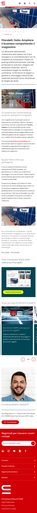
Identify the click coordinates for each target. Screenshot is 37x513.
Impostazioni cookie (9, 509)
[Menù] (34, 3)
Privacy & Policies (8, 505)
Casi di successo (21, 31)
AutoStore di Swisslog (19, 141)
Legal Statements (8, 502)
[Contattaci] (20, 3)
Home (3, 31)
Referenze (11, 31)
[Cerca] (30, 3)
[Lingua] (25, 3)
